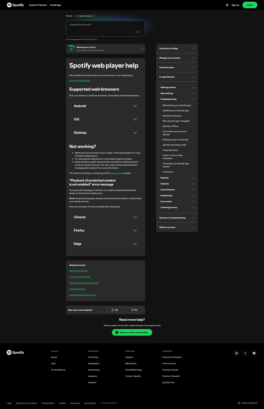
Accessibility (90, 403)
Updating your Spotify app (176, 110)
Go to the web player (79, 80)
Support (129, 357)
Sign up (235, 4)
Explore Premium (38, 4)
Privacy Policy (48, 403)
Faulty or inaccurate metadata (172, 157)
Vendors (92, 382)
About (54, 357)
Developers (93, 363)
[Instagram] (236, 353)
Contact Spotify (133, 376)
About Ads (75, 403)
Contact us (168, 171)
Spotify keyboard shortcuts (82, 294)
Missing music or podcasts (175, 139)
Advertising (94, 369)
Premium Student (171, 376)
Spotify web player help (174, 144)
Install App (55, 4)
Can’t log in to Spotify (79, 276)
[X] (245, 353)
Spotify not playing (78, 270)
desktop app (116, 173)
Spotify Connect (77, 288)
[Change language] (227, 5)
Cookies (62, 403)
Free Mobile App (133, 369)
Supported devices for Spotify (84, 282)
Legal (9, 403)
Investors (92, 376)
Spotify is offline (170, 126)
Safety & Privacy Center (26, 403)
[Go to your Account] (141, 48)
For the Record (58, 369)
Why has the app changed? (176, 120)
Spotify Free (168, 382)
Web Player (131, 363)
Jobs (53, 363)
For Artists (93, 357)
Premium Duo (169, 363)
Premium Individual (172, 357)
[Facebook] (254, 353)
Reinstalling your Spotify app (177, 105)
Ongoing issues (170, 149)
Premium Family (170, 369)
